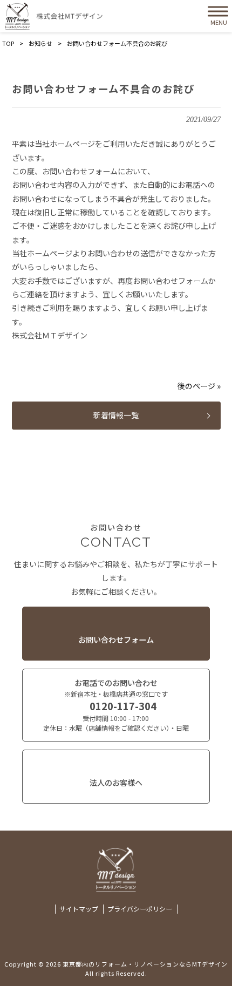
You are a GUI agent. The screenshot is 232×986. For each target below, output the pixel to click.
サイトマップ (78, 909)
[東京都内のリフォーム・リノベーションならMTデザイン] (54, 16)
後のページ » (199, 385)
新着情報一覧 (116, 415)
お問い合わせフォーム (116, 639)
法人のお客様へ (116, 782)
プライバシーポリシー (139, 909)
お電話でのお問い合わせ (116, 704)
